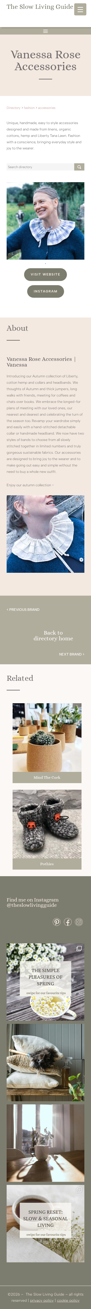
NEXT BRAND (70, 654)
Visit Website (45, 274)
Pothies (47, 864)
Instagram (45, 291)
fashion (29, 108)
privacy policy (42, 1300)
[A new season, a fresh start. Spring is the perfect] (45, 1223)
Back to (53, 632)
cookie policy (68, 1300)
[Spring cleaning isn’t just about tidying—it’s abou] (45, 1062)
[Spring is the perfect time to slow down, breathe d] (45, 1143)
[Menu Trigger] (80, 9)
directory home (53, 638)
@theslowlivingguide (32, 905)
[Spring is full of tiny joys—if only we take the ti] (45, 982)
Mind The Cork (47, 777)
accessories (46, 108)
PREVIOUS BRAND (24, 610)
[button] (45, 263)
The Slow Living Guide (40, 6)
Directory (14, 108)
